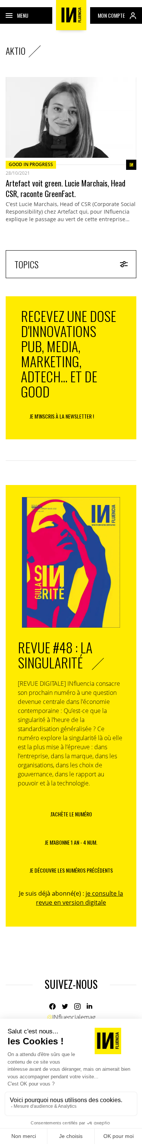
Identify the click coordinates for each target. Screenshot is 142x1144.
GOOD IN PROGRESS (31, 164)
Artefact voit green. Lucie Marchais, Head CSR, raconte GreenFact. (65, 188)
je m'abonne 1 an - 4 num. (71, 842)
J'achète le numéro (71, 814)
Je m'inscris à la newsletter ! (62, 416)
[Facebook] (52, 1006)
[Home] (71, 15)
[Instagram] (77, 1006)
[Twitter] (65, 1006)
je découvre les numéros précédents (71, 870)
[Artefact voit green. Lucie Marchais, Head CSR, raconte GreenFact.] (71, 117)
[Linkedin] (90, 1006)
